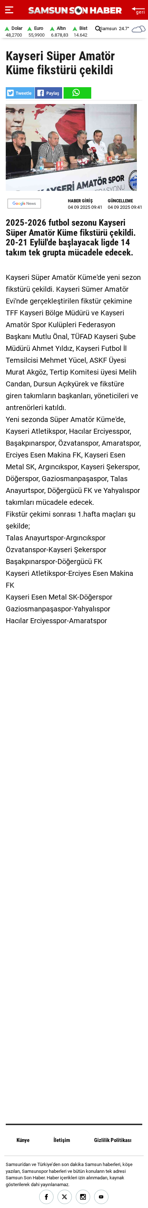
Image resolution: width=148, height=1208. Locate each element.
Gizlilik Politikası (112, 1140)
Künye (23, 1140)
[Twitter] (64, 1197)
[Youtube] (101, 1197)
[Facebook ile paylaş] (48, 93)
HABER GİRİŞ (80, 200)
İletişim (62, 1140)
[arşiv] (98, 29)
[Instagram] (83, 1197)
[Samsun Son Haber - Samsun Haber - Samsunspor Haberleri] (74, 10)
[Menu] (9, 10)
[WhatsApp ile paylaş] (77, 93)
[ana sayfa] (138, 10)
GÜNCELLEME (120, 200)
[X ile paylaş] (20, 93)
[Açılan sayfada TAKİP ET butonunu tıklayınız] (24, 203)
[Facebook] (46, 1197)
